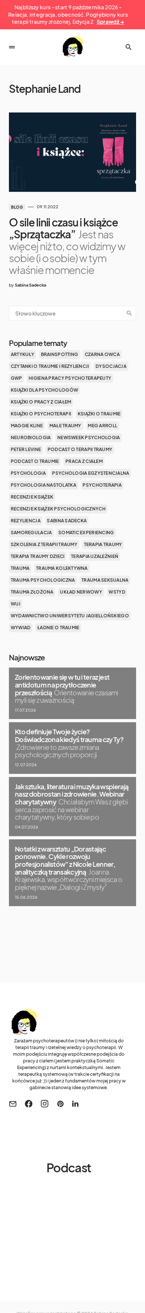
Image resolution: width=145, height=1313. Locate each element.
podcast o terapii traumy (80, 449)
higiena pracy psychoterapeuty (70, 378)
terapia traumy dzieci (38, 556)
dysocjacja (111, 366)
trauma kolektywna (62, 568)
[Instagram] (44, 1103)
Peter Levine (26, 449)
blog (17, 207)
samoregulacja (31, 532)
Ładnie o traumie (58, 627)
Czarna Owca (102, 354)
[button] (11, 47)
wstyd (117, 592)
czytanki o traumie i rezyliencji (50, 366)
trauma (20, 568)
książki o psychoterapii (41, 414)
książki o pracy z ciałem (41, 402)
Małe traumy (65, 425)
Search (129, 313)
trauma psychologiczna (43, 580)
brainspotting (59, 354)
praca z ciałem (84, 461)
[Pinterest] (60, 1103)
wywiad (21, 627)
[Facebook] (28, 1103)
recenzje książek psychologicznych (58, 509)
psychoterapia (102, 485)
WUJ (16, 604)
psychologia (28, 473)
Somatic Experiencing (86, 532)
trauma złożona (32, 592)
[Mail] (12, 1103)
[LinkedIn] (75, 1103)
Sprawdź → (111, 21)
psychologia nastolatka (43, 485)
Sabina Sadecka (67, 520)
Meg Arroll (102, 425)
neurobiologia (31, 437)
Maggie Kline (27, 425)
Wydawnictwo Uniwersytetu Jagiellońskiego (70, 615)
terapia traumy (103, 544)
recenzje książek (32, 497)
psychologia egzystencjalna (90, 473)
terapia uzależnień (94, 556)
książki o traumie (99, 414)
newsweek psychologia (88, 437)
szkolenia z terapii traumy (44, 544)
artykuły (22, 354)
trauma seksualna (104, 580)
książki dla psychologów (44, 390)
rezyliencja (26, 520)
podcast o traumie (35, 461)
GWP (16, 378)
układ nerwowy (81, 592)
